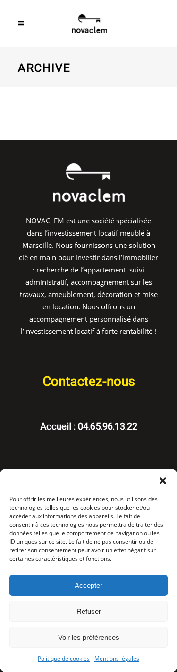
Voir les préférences (88, 637)
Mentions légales (116, 659)
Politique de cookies (64, 659)
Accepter (88, 585)
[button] (163, 480)
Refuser (88, 611)
